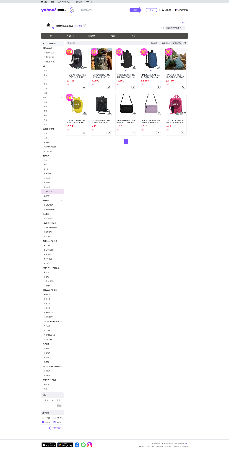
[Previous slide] (67, 59)
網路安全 (168, 446)
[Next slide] (85, 59)
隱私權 (176, 446)
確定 (59, 406)
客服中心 (142, 446)
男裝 (133, 35)
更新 (185, 443)
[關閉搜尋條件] (76, 10)
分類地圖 (185, 446)
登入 (151, 10)
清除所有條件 (56, 428)
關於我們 (151, 446)
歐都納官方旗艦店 (173, 28)
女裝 (113, 35)
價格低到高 (166, 43)
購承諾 (182, 22)
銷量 (185, 43)
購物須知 (159, 446)
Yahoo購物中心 (54, 10)
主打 (51, 35)
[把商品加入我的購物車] (84, 87)
